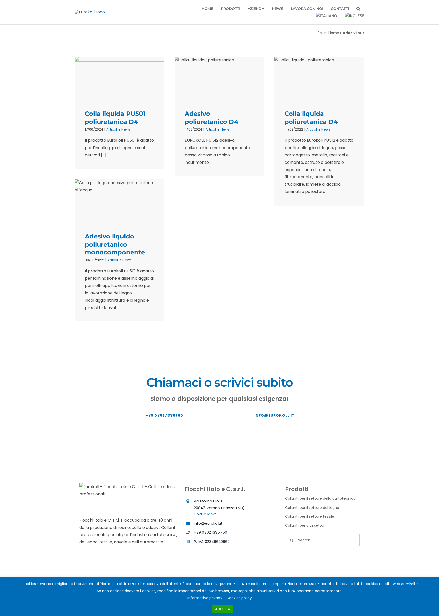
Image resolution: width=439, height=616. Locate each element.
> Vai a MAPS (205, 514)
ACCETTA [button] (222, 609)
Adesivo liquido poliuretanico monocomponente (115, 244)
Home (333, 32)
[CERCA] (358, 9)
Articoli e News (118, 129)
